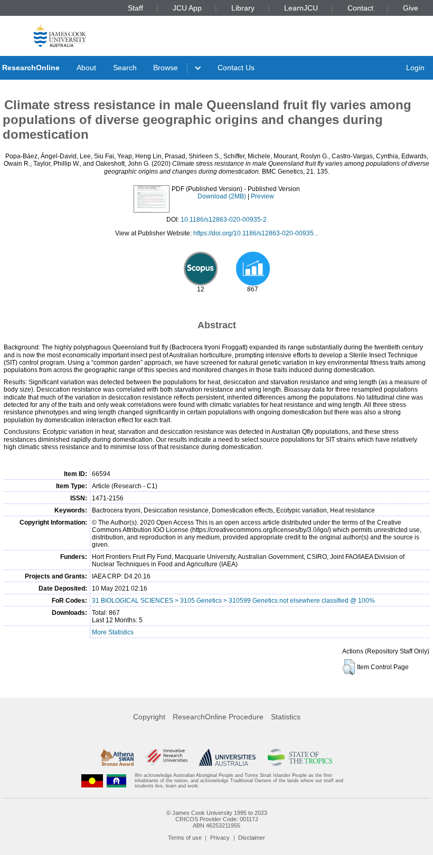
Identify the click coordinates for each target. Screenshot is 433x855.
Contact (360, 8)
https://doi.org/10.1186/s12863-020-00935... (255, 233)
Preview (262, 196)
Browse (165, 67)
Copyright (149, 716)
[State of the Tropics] (300, 757)
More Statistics (113, 632)
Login (415, 67)
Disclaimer (251, 837)
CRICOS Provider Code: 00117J (216, 819)
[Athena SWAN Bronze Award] (117, 757)
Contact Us (236, 67)
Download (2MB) (221, 196)
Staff (135, 8)
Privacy (220, 837)
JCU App (187, 8)
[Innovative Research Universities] (166, 757)
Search (125, 67)
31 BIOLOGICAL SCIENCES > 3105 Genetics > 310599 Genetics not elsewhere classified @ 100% (233, 600)
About (86, 67)
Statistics (285, 716)
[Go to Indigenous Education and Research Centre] (92, 781)
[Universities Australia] (227, 757)
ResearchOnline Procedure (218, 716)
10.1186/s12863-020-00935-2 (224, 219)
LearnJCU (301, 8)
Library (243, 8)
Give (410, 8)
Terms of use (185, 837)
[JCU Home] (60, 35)
